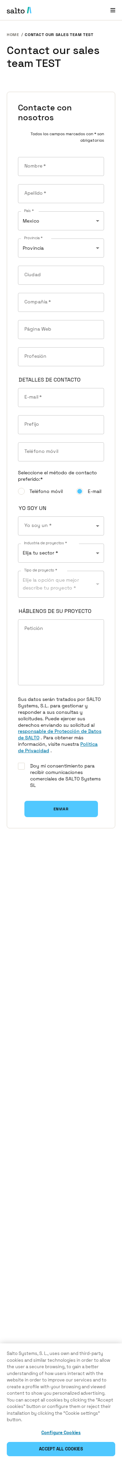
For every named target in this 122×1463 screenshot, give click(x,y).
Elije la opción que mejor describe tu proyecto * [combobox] (51, 584)
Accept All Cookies (61, 1449)
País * (29, 211)
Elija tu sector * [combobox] (40, 553)
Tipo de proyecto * (40, 570)
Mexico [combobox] (31, 221)
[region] (61, 1403)
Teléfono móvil (46, 491)
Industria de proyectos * (45, 543)
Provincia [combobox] (33, 248)
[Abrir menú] (113, 10)
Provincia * (33, 238)
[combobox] (61, 525)
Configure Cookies (61, 1432)
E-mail (94, 491)
